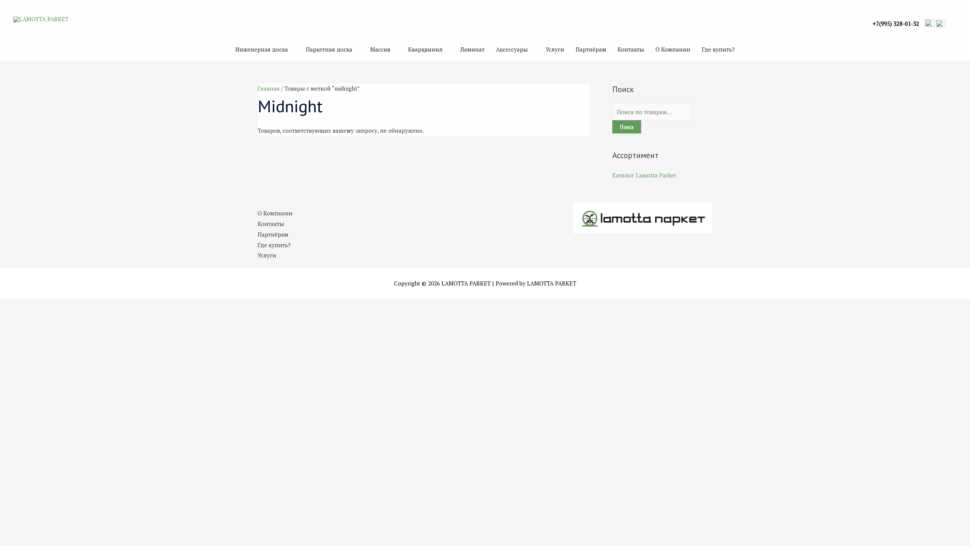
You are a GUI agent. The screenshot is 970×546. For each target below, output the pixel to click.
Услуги (555, 49)
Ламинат (472, 49)
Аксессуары (512, 49)
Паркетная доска (329, 49)
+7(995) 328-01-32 (896, 23)
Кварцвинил (425, 49)
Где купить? (718, 49)
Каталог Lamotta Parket (644, 175)
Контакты (631, 49)
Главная (269, 88)
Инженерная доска (261, 49)
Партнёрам (591, 49)
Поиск (627, 126)
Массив (380, 49)
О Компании (673, 49)
